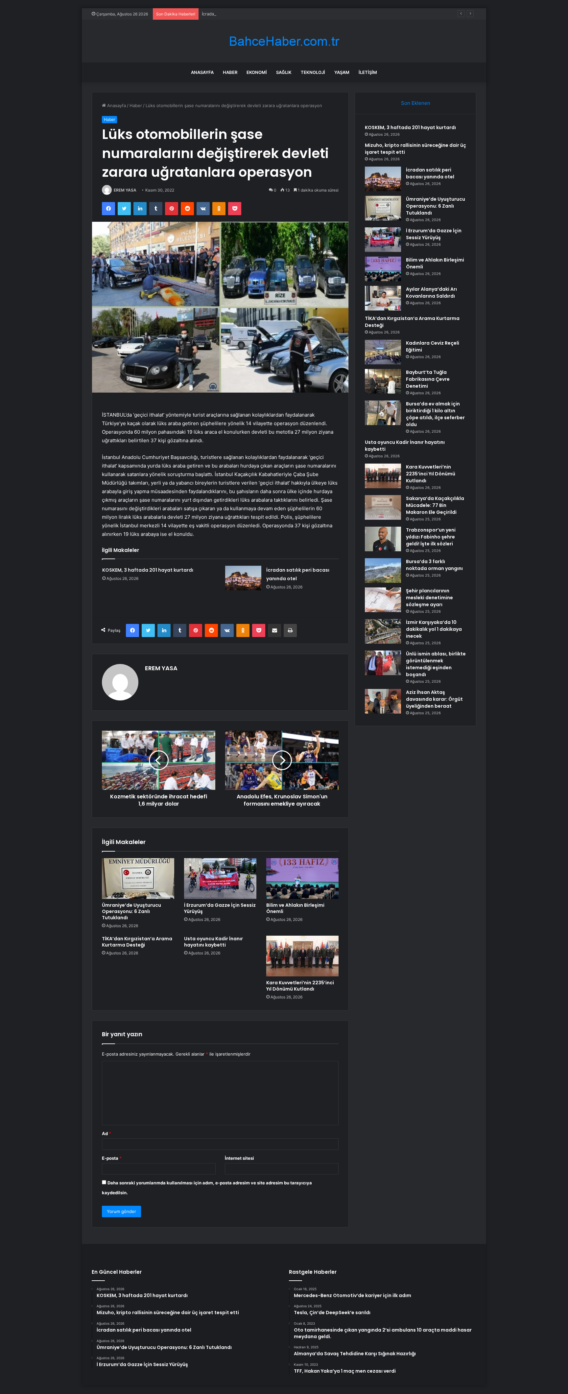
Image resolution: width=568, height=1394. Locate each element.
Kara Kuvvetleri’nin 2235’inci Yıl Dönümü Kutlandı (300, 985)
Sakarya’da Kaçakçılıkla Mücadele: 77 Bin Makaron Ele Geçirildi (435, 505)
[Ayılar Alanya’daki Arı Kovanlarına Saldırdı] (383, 298)
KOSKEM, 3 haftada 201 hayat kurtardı (147, 570)
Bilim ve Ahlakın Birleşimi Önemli (295, 908)
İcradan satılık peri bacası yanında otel (240, 13)
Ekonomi (257, 72)
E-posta (112, 1158)
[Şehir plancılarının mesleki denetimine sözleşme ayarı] (383, 599)
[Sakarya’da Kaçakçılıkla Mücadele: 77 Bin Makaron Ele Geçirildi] (383, 507)
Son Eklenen (415, 103)
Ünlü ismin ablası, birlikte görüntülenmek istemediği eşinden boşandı (436, 664)
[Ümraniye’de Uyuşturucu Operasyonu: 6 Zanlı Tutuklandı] (138, 878)
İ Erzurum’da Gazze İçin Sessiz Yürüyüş (220, 908)
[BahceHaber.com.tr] (284, 41)
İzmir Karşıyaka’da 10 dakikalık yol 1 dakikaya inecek (434, 629)
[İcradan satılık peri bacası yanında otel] (243, 578)
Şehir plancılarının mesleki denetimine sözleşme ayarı (429, 597)
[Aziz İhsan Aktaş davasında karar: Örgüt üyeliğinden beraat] (383, 701)
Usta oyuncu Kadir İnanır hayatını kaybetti (213, 941)
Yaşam (341, 72)
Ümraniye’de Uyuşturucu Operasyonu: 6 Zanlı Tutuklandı (131, 911)
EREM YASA (125, 190)
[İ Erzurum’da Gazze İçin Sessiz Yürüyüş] (220, 878)
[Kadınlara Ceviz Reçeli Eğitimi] (383, 352)
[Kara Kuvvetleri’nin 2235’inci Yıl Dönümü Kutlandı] (302, 956)
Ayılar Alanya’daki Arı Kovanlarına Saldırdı (431, 292)
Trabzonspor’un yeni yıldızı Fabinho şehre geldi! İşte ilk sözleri (431, 537)
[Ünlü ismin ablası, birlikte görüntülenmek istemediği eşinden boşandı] (383, 663)
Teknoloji (313, 72)
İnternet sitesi (239, 1158)
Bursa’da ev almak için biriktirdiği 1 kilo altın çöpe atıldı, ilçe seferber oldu (435, 414)
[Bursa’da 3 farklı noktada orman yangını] (383, 570)
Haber (230, 72)
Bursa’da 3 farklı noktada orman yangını (434, 565)
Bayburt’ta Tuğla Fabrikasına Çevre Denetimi (428, 379)
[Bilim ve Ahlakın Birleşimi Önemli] (302, 878)
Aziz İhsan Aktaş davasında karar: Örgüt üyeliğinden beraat (434, 699)
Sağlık (284, 72)
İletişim (368, 72)
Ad (106, 1133)
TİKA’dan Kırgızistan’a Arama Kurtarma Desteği (137, 941)
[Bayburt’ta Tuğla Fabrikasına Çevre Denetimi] (383, 381)
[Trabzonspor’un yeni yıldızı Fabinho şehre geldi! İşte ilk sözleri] (383, 539)
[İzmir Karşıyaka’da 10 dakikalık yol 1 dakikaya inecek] (383, 631)
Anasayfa (202, 72)
